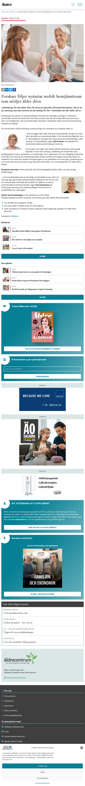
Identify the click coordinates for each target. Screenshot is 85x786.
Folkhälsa (14, 216)
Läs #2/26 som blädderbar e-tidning (42, 349)
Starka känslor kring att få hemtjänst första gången (31, 281)
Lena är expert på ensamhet (22, 248)
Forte (6, 731)
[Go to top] (42, 782)
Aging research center (13, 741)
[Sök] (73, 4)
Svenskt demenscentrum (14, 736)
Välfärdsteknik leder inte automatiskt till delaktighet (32, 272)
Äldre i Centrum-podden (42, 594)
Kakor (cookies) (10, 710)
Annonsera (8, 706)
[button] (82, 748)
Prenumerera (9, 696)
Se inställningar (42, 778)
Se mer (42, 256)
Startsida (4, 12)
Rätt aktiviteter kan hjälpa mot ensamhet (27, 240)
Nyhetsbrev (9, 701)
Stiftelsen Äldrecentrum (14, 727)
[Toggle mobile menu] (79, 4)
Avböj (42, 772)
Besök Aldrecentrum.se (16, 677)
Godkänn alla (42, 766)
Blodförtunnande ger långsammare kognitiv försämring (32, 289)
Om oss (8, 690)
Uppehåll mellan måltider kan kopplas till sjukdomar (31, 231)
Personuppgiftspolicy (13, 715)
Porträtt (14, 245)
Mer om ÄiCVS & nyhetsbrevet (42, 527)
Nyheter (13, 12)
